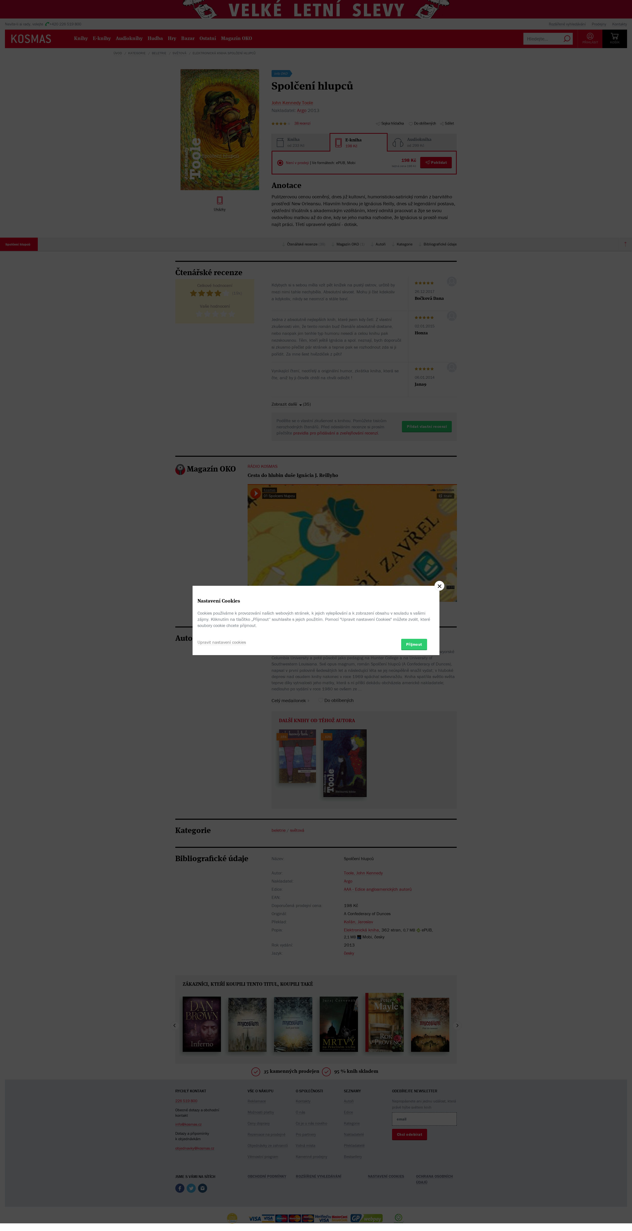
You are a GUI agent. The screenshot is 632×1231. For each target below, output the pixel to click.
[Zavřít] (439, 586)
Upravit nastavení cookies (222, 642)
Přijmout (414, 644)
